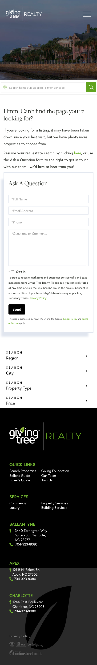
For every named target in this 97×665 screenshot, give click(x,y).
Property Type (19, 388)
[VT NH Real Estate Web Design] (48, 653)
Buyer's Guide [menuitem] (19, 480)
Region (12, 358)
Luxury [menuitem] (14, 507)
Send (16, 309)
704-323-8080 (26, 544)
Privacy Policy (38, 298)
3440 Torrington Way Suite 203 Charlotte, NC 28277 (31, 535)
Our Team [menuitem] (48, 475)
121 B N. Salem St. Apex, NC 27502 (26, 572)
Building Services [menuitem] (54, 507)
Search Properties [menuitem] (22, 471)
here (77, 153)
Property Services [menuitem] (54, 503)
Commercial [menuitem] (18, 503)
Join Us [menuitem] (47, 480)
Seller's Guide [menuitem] (19, 475)
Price (10, 403)
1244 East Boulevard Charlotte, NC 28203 (28, 604)
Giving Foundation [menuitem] (55, 471)
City (10, 373)
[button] (91, 87)
